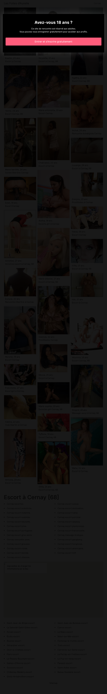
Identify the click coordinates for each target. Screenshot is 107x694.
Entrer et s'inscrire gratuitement (53, 41)
